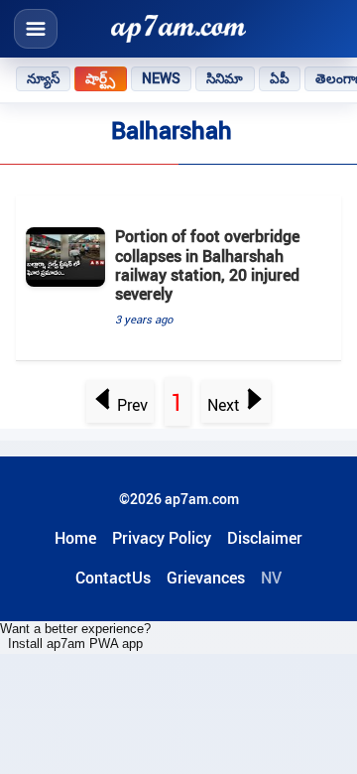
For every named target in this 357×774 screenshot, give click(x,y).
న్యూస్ (43, 78)
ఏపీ (280, 78)
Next (223, 405)
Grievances (206, 577)
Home (75, 538)
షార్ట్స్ (100, 78)
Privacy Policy (161, 538)
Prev (132, 405)
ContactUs (113, 577)
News (161, 78)
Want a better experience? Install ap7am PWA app (75, 636)
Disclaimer (264, 538)
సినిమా (224, 78)
